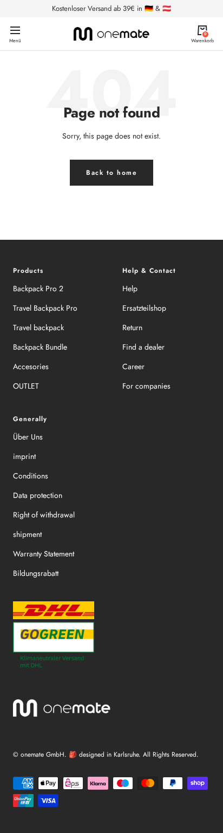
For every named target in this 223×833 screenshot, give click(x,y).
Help (129, 288)
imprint (24, 456)
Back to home (111, 173)
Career (133, 366)
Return (132, 327)
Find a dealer (143, 347)
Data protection (37, 495)
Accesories (31, 366)
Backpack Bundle (40, 347)
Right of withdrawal (44, 514)
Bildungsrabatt (35, 573)
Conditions (30, 475)
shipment (27, 534)
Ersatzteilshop (144, 308)
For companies (146, 386)
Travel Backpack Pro (45, 308)
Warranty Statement (43, 553)
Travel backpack (38, 327)
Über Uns (28, 436)
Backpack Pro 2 (38, 288)
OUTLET (26, 386)
